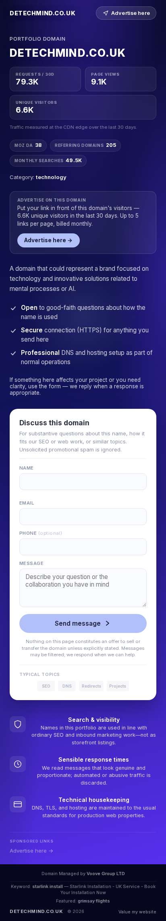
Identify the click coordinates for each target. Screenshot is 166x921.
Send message (78, 623)
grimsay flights (94, 901)
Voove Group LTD (106, 873)
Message (31, 563)
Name (26, 468)
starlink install (47, 886)
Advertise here (130, 13)
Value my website (137, 912)
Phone (40, 533)
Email (26, 503)
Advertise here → (48, 240)
